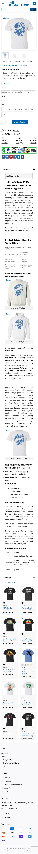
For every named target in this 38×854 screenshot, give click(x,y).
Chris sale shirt (8, 734)
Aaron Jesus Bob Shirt (8, 704)
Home (3, 61)
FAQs (3, 756)
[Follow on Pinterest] (10, 817)
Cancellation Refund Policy (12, 784)
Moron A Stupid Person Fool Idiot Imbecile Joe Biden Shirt (27, 609)
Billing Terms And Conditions (12, 763)
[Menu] (3, 3)
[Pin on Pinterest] (11, 157)
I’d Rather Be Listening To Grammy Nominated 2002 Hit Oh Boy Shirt (9, 609)
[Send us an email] (8, 817)
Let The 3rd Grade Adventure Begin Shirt (9, 640)
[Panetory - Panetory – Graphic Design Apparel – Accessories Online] (19, 4)
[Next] (33, 33)
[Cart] (34, 3)
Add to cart (21, 122)
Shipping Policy (7, 788)
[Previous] (5, 33)
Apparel (10, 61)
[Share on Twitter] (7, 157)
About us (5, 753)
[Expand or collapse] (30, 176)
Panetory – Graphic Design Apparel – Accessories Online (24, 562)
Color (3, 96)
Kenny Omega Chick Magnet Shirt (28, 640)
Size (3, 104)
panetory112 (19, 569)
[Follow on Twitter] (5, 817)
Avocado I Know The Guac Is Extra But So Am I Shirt (27, 704)
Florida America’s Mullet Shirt (27, 673)
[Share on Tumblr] (22, 157)
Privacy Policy (7, 760)
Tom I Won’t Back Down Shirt (9, 671)
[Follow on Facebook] (3, 817)
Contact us (6, 778)
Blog (3, 766)
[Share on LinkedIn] (18, 157)
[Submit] (33, 9)
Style (3, 88)
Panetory (18, 552)
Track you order (8, 781)
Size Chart (5, 791)
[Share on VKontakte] (15, 157)
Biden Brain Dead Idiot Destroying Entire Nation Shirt (27, 735)
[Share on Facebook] (3, 157)
